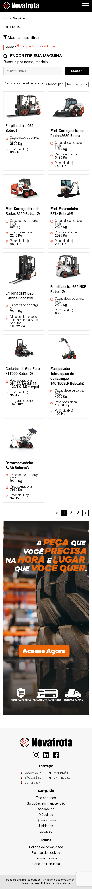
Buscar (76, 71)
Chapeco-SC (62, 778)
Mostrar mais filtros (23, 37)
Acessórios (46, 809)
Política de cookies (46, 853)
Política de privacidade (46, 847)
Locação (46, 831)
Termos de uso (46, 858)
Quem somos (46, 820)
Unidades (46, 826)
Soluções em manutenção (46, 803)
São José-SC (33, 778)
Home (7, 18)
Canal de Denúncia (46, 864)
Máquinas (46, 815)
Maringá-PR (62, 773)
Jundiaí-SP (32, 782)
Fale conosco (46, 798)
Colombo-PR (34, 773)
